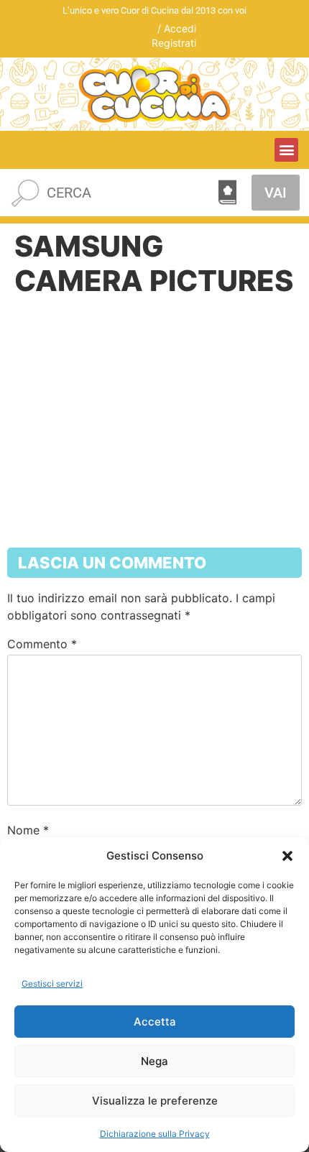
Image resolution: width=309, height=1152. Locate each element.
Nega (154, 1061)
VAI (275, 192)
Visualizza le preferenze (155, 1100)
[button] (287, 856)
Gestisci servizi (52, 983)
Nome (28, 830)
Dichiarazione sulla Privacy (155, 1133)
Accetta (155, 1021)
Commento (42, 644)
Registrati (174, 43)
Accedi (180, 28)
